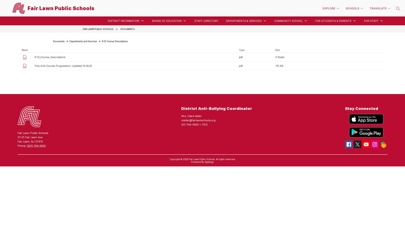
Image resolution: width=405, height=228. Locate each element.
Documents (128, 29)
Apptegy (209, 162)
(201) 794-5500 (36, 145)
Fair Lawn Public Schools (98, 29)
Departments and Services (83, 41)
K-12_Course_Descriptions (49, 57)
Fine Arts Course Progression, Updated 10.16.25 (63, 65)
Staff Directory (206, 20)
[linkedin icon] (383, 147)
